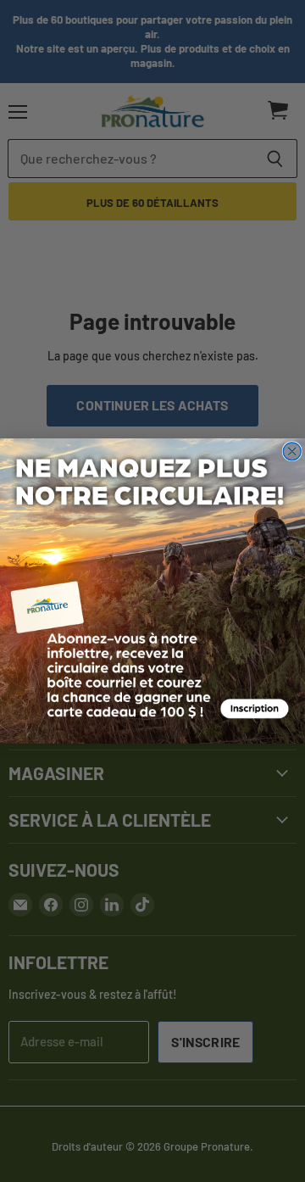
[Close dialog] (292, 451)
